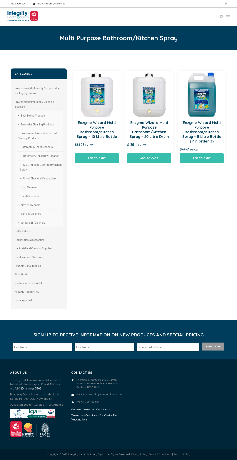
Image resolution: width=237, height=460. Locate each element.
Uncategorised (23, 300)
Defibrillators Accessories (29, 239)
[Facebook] (226, 3)
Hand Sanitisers (30, 196)
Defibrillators (22, 231)
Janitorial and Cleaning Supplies (33, 248)
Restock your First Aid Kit (29, 283)
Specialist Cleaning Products (37, 124)
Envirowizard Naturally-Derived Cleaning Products (37, 136)
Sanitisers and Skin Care (29, 257)
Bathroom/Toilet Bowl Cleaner (41, 155)
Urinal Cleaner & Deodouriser (40, 178)
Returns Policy (181, 454)
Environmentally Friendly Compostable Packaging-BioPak (37, 91)
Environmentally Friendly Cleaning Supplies (34, 104)
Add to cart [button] (97, 158)
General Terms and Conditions (90, 409)
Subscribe (213, 346)
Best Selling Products (33, 115)
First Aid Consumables (28, 265)
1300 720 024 (18, 3)
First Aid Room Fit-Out (27, 291)
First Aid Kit (21, 274)
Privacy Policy (139, 454)
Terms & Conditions (160, 454)
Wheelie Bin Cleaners (33, 222)
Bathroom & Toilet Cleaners (37, 146)
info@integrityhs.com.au (51, 3)
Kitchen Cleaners (30, 205)
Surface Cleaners (31, 213)
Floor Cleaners (29, 187)
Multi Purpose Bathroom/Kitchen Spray (41, 167)
